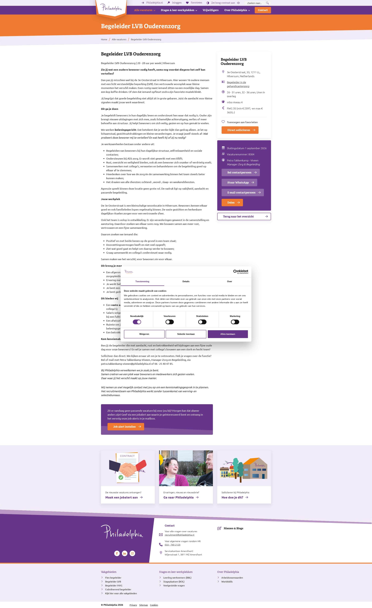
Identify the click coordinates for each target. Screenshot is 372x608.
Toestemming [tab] (142, 281)
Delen (231, 202)
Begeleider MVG (113, 585)
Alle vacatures (143, 10)
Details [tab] (186, 281)
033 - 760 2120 (172, 544)
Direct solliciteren (238, 130)
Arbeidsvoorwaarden (232, 577)
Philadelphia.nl (154, 2)
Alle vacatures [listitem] (118, 39)
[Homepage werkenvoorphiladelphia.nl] (128, 532)
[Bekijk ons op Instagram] (132, 553)
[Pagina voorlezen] (238, 3)
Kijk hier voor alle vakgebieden (121, 593)
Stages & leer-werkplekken (177, 10)
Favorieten (196, 2)
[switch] (170, 322)
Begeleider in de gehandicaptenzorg (238, 84)
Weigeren (144, 334)
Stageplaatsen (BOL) (173, 581)
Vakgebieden (108, 572)
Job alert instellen (124, 426)
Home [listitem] (104, 39)
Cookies (154, 604)
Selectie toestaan (186, 334)
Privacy (133, 604)
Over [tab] (229, 281)
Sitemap (143, 604)
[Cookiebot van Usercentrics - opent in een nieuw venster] (235, 272)
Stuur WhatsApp (238, 182)
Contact (263, 10)
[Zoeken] (267, 3)
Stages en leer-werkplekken (176, 572)
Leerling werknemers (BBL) (177, 577)
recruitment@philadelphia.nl (179, 534)
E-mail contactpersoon (241, 192)
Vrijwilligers (211, 10)
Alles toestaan (227, 334)
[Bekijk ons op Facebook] (117, 553)
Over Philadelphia (235, 10)
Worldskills (227, 581)
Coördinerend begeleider (118, 589)
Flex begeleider (113, 577)
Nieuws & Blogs (233, 528)
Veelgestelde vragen (174, 585)
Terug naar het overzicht (238, 216)
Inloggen (177, 2)
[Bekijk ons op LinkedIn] (124, 553)
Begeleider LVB (113, 581)
